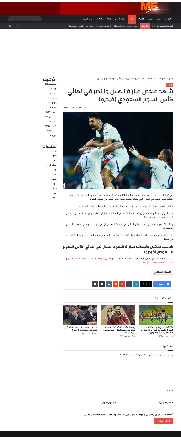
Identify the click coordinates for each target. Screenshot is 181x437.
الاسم (170, 390)
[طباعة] (95, 284)
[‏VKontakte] (109, 284)
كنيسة (150, 19)
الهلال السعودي (162, 272)
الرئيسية (167, 19)
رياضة (132, 19)
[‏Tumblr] (129, 284)
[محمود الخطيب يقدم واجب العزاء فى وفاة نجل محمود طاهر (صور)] (80, 315)
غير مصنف (53, 183)
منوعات (100, 19)
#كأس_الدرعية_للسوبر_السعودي (96, 259)
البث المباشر (87, 19)
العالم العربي (120, 19)
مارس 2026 (52, 98)
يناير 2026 (53, 107)
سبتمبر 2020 (52, 131)
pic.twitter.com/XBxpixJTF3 (159, 262)
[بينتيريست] (122, 284)
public (54, 151)
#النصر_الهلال (73, 259)
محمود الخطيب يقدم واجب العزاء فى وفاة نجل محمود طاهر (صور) (81, 328)
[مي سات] (155, 7)
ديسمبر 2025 (51, 112)
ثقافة (109, 19)
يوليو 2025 (52, 121)
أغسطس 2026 (51, 84)
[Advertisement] (90, 53)
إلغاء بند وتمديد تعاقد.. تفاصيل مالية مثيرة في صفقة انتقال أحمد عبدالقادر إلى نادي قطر (119, 330)
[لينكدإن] (136, 284)
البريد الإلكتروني (166, 402)
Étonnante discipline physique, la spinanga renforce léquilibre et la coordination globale (103, 26)
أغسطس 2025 (51, 116)
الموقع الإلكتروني (108, 402)
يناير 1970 (53, 135)
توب (55, 169)
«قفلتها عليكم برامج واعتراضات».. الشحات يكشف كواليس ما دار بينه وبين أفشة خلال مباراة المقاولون (156, 330)
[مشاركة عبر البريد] (102, 284)
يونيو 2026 (52, 93)
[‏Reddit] (115, 284)
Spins (54, 155)
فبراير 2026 (52, 102)
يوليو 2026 (52, 88)
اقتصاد (141, 19)
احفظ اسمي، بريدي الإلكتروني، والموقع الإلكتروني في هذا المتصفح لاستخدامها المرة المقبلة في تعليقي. (127, 414)
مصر (158, 19)
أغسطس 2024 (51, 126)
